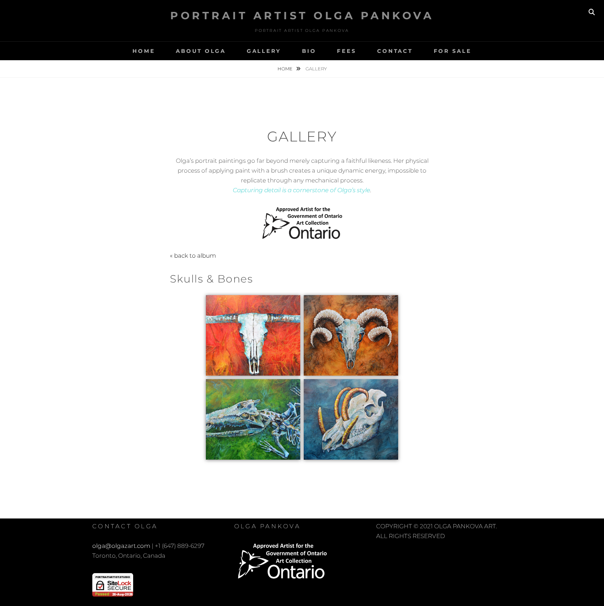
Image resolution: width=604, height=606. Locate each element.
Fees (346, 51)
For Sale (453, 51)
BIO (309, 51)
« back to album (193, 255)
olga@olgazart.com (121, 545)
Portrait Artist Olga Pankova (302, 15)
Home (143, 51)
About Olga (201, 51)
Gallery (264, 51)
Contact (394, 51)
